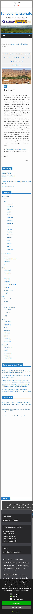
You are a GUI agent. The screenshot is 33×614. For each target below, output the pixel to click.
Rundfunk (7, 261)
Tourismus (7, 333)
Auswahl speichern (16, 607)
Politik (5, 327)
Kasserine (10, 223)
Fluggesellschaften (9, 307)
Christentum (13, 563)
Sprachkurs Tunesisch (10, 520)
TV (4, 264)
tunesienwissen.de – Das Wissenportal (13, 416)
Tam (16, 65)
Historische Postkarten (10, 284)
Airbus (12, 559)
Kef (8, 226)
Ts (19, 61)
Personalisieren (16, 612)
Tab (13, 65)
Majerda (24, 575)
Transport (7, 356)
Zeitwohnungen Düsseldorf (12, 552)
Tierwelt (6, 301)
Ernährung (7, 279)
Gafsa (9, 215)
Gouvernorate (9, 204)
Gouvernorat (18, 565)
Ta (11, 61)
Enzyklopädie (22, 44)
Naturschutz (7, 324)
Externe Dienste (17, 599)
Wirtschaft (5, 345)
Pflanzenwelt (7, 299)
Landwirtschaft (8, 353)
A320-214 (6, 559)
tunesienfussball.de (9, 536)
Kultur (4, 268)
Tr (16, 61)
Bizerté (9, 209)
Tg (13, 61)
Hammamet (26, 565)
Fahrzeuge (8, 358)
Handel (6, 350)
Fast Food (21, 563)
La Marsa (5, 571)
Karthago (23, 568)
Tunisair (7, 312)
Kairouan (10, 220)
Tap (20, 65)
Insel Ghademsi (6, 173)
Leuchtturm (10, 574)
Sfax (8, 240)
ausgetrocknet (19, 559)
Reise (3, 305)
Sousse (9, 243)
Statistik (15, 596)
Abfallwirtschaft (8, 347)
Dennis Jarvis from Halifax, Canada (17, 149)
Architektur (7, 273)
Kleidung (6, 287)
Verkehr (6, 336)
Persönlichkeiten (8, 290)
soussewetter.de (8, 531)
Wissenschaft (8, 341)
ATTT (5, 156)
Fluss (13, 565)
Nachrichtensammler (10, 541)
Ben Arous (10, 206)
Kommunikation (6, 253)
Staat (3, 319)
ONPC (27, 161)
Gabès (9, 212)
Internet (6, 256)
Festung (27, 562)
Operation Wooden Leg (8, 176)
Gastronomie (7, 281)
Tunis (8, 246)
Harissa (4, 568)
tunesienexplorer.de (9, 538)
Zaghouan (10, 249)
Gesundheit (7, 321)
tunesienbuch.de (8, 534)
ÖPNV (5, 316)
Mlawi (3, 179)
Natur (3, 296)
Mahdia (9, 229)
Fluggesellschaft (7, 565)
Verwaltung (7, 339)
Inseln (5, 199)
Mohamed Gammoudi (8, 186)
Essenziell (15, 594)
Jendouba (10, 218)
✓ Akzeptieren (16, 603)
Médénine (10, 232)
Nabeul (9, 238)
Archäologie (7, 270)
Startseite (13, 44)
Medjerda (6, 578)
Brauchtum (7, 276)
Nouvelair (8, 309)
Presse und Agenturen (10, 259)
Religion (6, 293)
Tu (22, 61)
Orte (5, 86)
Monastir (9, 235)
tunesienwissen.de (16, 13)
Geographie (5, 196)
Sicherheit (7, 330)
